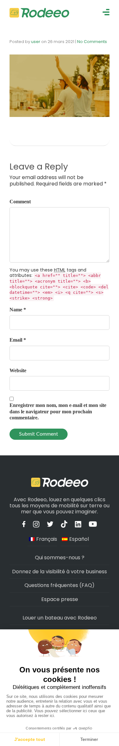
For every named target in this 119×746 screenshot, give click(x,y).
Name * (18, 309)
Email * (18, 340)
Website (18, 370)
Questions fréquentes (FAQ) (59, 585)
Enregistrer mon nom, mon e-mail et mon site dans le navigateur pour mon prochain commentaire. (58, 411)
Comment (20, 201)
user (35, 42)
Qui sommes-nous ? (59, 557)
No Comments (92, 42)
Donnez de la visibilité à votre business (59, 571)
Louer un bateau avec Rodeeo (60, 617)
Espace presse (59, 599)
